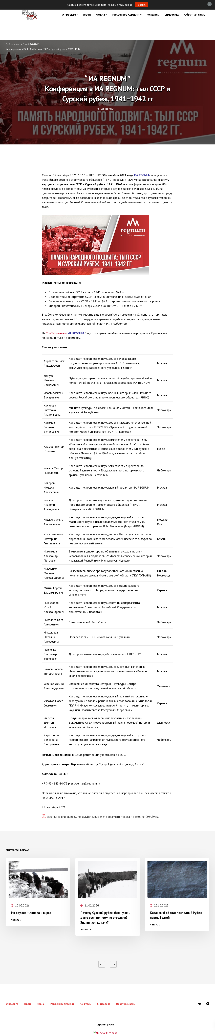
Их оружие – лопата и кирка (31, 913)
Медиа (100, 14)
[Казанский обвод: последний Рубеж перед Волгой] (177, 879)
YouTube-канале (56, 333)
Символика (171, 14)
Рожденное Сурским (125, 14)
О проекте (69, 14)
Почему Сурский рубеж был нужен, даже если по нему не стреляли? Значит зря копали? (105, 917)
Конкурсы (152, 14)
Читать (15, 920)
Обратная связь (194, 14)
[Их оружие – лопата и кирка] (38, 879)
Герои (87, 14)
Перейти (141, 4)
